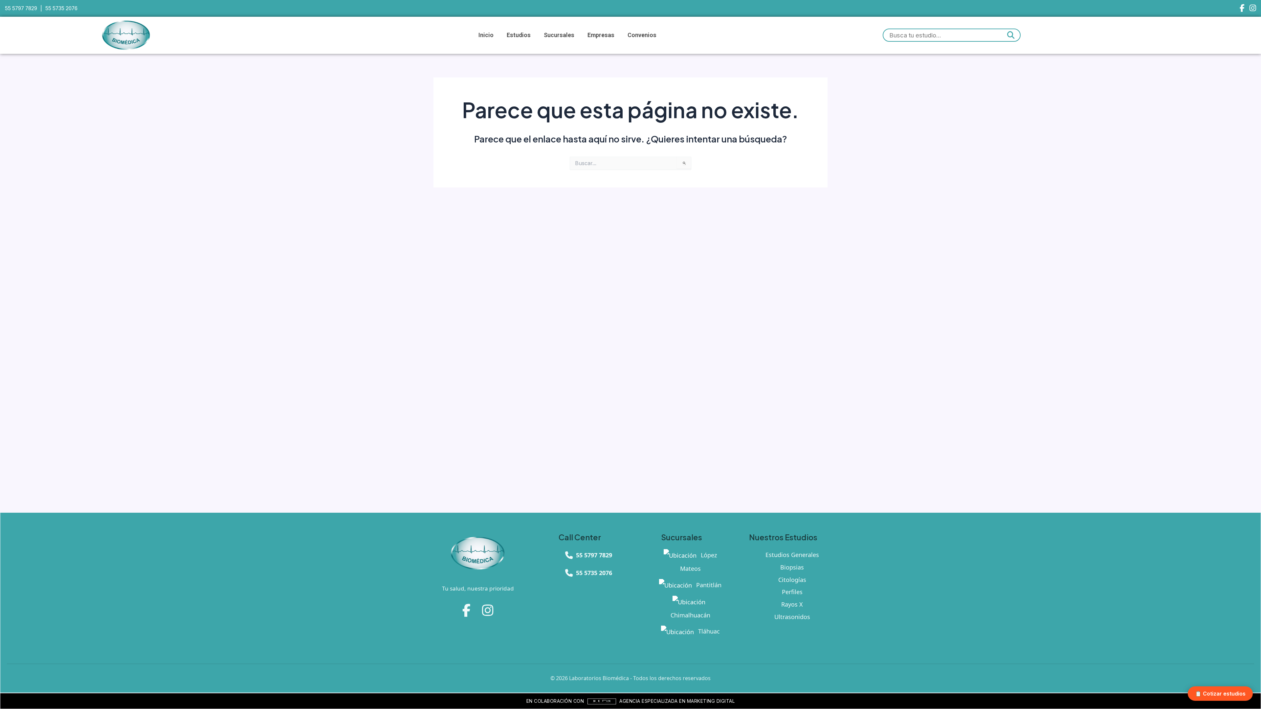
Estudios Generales (792, 555)
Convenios (642, 35)
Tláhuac (708, 631)
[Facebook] (1242, 8)
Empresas (600, 35)
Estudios (519, 35)
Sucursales (559, 35)
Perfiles (792, 592)
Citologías (792, 580)
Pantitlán (708, 585)
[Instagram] (1253, 8)
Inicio (486, 35)
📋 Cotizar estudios (1220, 693)
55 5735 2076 (61, 8)
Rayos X (792, 604)
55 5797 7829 (21, 8)
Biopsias (792, 567)
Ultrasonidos (792, 617)
